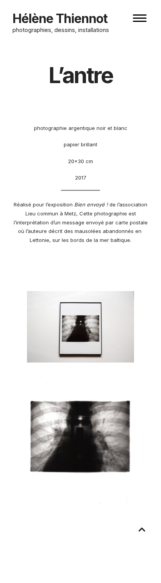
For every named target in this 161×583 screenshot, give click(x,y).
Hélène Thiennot (60, 18)
